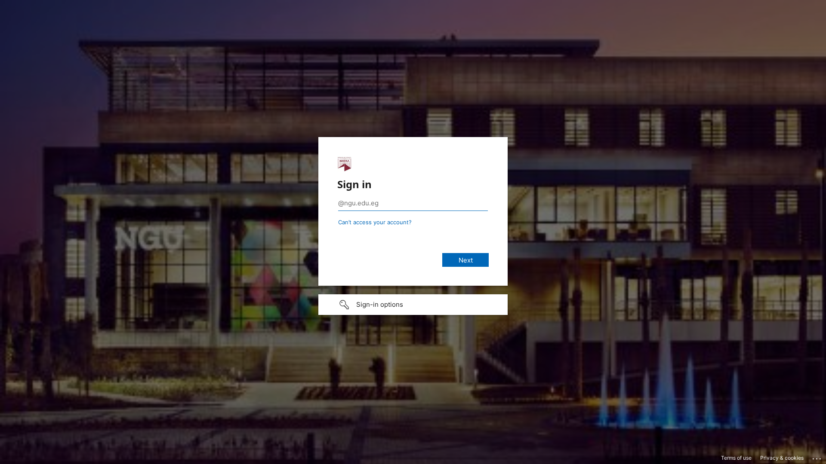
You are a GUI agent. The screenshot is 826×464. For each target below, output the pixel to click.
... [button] (817, 456)
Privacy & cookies (782, 458)
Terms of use (736, 458)
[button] (413, 304)
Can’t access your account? (375, 222)
